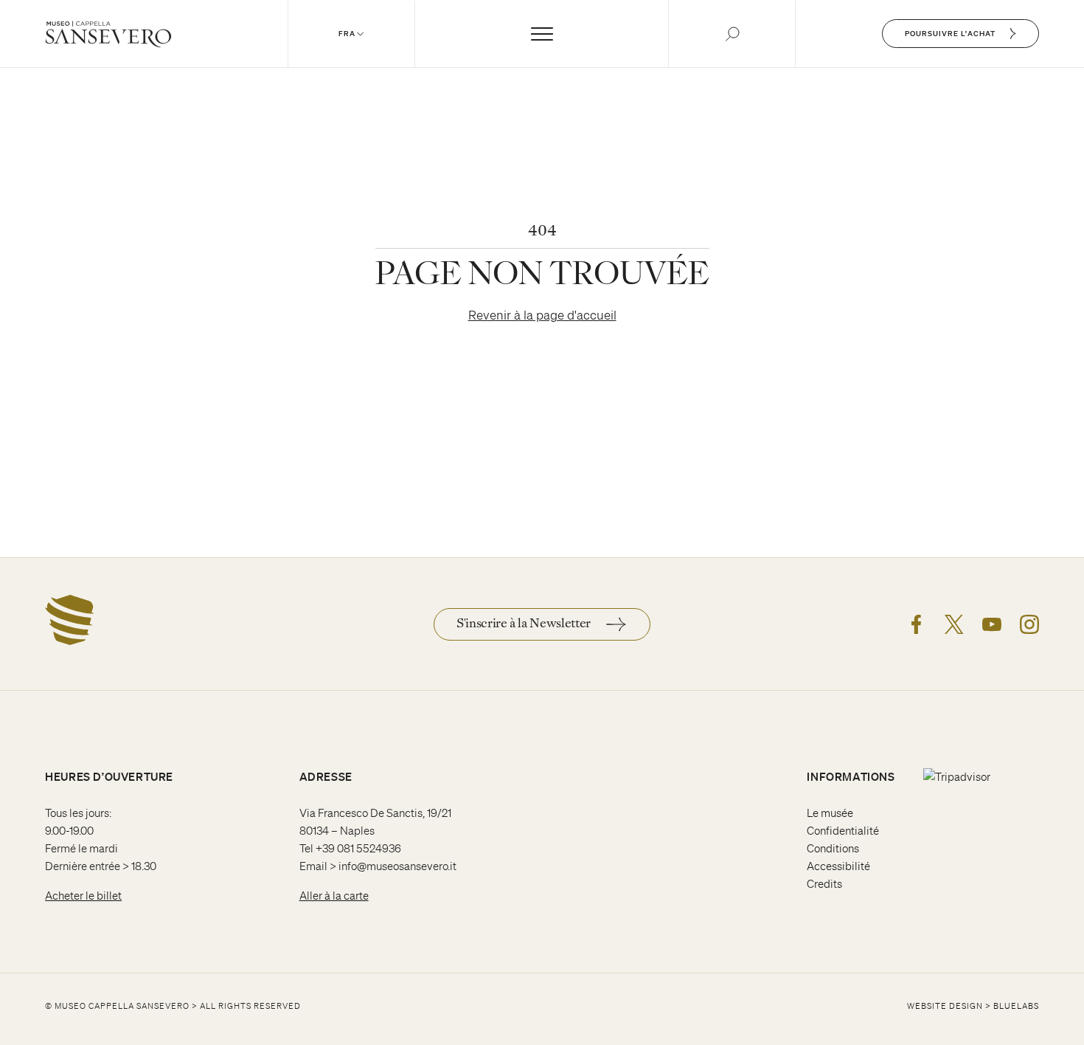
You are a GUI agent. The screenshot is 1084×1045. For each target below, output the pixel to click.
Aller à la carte (334, 896)
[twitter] (954, 624)
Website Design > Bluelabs (973, 1006)
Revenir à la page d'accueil (542, 315)
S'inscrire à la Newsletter (523, 624)
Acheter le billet (83, 896)
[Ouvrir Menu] (542, 34)
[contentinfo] (542, 801)
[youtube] (991, 624)
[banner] (542, 34)
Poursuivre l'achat (950, 33)
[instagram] (1029, 624)
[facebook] (916, 624)
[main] (542, 278)
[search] (732, 34)
